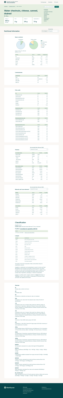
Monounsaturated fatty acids (20, 98)
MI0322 (33, 156)
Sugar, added (17, 80)
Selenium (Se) (18, 210)
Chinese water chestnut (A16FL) (29, 232)
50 (32, 157)
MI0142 (33, 64)
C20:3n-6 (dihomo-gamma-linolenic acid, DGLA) (23, 131)
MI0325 (33, 154)
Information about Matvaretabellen (28, 390)
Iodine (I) (17, 214)
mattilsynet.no (25, 393)
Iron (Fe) (17, 207)
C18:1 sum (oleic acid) (19, 121)
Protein (17, 61)
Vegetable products (12, 6)
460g (38, 109)
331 (38, 77)
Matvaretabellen (11, 2)
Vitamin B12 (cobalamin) (19, 177)
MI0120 (33, 194)
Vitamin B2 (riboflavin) (19, 169)
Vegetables (6, 6)
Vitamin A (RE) (18, 156)
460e (33, 59)
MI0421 (33, 172)
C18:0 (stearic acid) (18, 114)
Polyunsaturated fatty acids (20, 99)
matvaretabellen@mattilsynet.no (46, 388)
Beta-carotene (18, 159)
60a (32, 56)
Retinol (17, 157)
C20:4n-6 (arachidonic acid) (20, 134)
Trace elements (46, 18)
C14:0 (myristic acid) (19, 111)
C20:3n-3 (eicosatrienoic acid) (20, 129)
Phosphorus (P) (18, 202)
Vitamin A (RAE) (18, 154)
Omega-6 (17, 103)
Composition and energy (48, 11)
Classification (46, 19)
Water (16, 64)
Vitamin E (17, 162)
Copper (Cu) (17, 212)
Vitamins (45, 15)
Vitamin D (17, 161)
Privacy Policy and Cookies (27, 391)
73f (38, 101)
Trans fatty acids (18, 96)
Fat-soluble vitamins (19, 152)
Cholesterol (17, 104)
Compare (45, 31)
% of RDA (45, 152)
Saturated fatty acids (19, 94)
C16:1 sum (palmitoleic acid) (20, 119)
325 (32, 214)
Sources (45, 20)
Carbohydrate (18, 75)
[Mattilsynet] (9, 387)
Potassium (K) (18, 199)
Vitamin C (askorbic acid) (19, 179)
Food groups (43, 2)
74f (38, 103)
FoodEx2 (17, 267)
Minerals (45, 16)
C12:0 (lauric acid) (18, 109)
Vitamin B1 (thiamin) (18, 167)
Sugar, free (17, 82)
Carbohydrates (46, 14)
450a (33, 61)
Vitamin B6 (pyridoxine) (19, 174)
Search (57, 6)
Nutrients (50, 2)
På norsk (56, 2)
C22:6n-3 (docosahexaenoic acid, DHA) (22, 139)
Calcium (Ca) (17, 195)
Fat (16, 93)
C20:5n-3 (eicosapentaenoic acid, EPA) (22, 136)
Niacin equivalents (18, 172)
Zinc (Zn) (17, 209)
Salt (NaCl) (17, 194)
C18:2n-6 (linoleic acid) (19, 126)
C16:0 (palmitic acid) (19, 113)
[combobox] (49, 7)
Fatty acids (46, 12)
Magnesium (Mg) (18, 200)
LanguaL (17, 274)
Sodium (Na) (17, 197)
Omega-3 (17, 101)
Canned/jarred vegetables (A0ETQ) (28, 228)
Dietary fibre (17, 59)
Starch (16, 77)
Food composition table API (27, 388)
